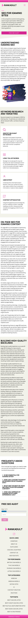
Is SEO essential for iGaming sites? (10, 475)
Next (4, 519)
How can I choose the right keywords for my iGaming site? (13, 481)
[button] (25, 5)
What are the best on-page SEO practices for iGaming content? (13, 487)
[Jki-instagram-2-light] (14, 534)
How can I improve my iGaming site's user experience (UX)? (11, 493)
